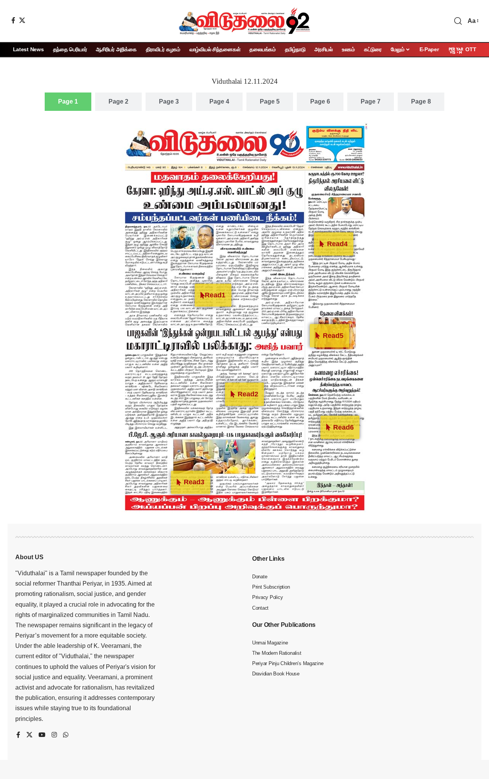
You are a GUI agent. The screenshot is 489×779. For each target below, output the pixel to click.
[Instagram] (54, 735)
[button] (458, 21)
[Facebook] (13, 20)
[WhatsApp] (66, 735)
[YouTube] (42, 735)
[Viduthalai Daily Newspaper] (244, 21)
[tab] (68, 102)
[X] (22, 20)
